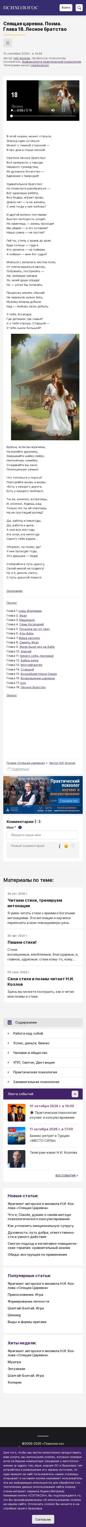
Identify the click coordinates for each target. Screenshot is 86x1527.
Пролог (12, 602)
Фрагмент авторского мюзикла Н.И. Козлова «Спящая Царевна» (41, 1206)
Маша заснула (29, 638)
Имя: (14, 827)
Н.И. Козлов (22, 58)
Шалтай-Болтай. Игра (26, 1308)
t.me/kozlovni (39, 65)
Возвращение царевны (38, 678)
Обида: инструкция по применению (37, 1254)
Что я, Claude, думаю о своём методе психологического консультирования (39, 1217)
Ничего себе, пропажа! (37, 655)
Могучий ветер (31, 664)
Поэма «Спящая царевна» (26, 763)
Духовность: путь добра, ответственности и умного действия (41, 1234)
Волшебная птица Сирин (39, 673)
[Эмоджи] (66, 846)
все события (66, 1175)
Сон (23, 683)
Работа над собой (28, 1033)
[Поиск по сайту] (79, 7)
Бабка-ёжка (29, 660)
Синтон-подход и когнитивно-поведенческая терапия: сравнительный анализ (43, 1245)
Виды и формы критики (27, 1322)
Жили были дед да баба (36, 646)
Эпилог (12, 695)
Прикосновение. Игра (25, 1294)
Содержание (26, 1022)
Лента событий (20, 1094)
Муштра (14, 1362)
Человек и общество (30, 1053)
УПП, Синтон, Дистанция (34, 1062)
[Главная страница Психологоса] (22, 7)
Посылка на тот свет (34, 629)
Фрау (23, 615)
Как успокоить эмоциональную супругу (41, 1226)
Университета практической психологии (51, 61)
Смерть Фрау (29, 642)
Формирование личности (28, 1301)
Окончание (14, 591)
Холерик (15, 1382)
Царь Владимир (30, 611)
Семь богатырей (31, 624)
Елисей (26, 651)
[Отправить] (73, 846)
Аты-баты (26, 633)
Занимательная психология (36, 1082)
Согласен (43, 1519)
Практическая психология (35, 1072)
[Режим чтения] (7, 43)
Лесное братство (33, 687)
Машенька (27, 620)
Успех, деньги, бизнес (31, 1043)
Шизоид (14, 1315)
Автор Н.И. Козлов (62, 763)
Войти (66, 7)
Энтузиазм (16, 1369)
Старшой (27, 669)
